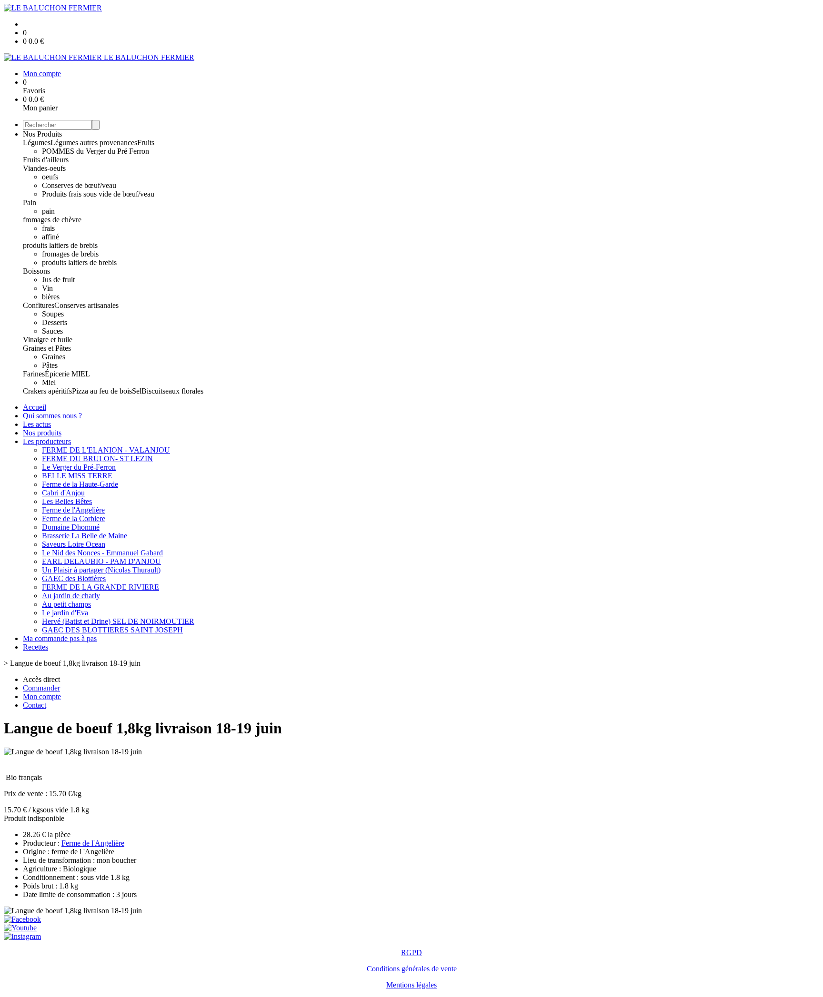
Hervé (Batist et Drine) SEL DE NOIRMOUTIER (118, 621)
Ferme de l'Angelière (73, 510)
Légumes (36, 142)
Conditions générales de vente (412, 969)
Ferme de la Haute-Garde (80, 484)
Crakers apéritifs (47, 391)
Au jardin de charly (71, 596)
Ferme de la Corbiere (73, 518)
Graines (53, 357)
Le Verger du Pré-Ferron (79, 467)
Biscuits (153, 391)
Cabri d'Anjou (63, 493)
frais (48, 228)
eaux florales (184, 391)
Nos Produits (42, 134)
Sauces (52, 331)
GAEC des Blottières (74, 578)
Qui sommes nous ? (52, 416)
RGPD (411, 952)
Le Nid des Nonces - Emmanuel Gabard (102, 553)
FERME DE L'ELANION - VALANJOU (106, 450)
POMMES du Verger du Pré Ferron (95, 151)
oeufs (50, 177)
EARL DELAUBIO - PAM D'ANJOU (101, 561)
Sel (136, 391)
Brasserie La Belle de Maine (84, 536)
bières (51, 297)
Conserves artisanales (86, 305)
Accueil (34, 407)
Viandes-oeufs (44, 168)
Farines (34, 374)
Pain (29, 202)
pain (48, 211)
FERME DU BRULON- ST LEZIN (97, 458)
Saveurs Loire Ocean (73, 544)
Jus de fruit (58, 280)
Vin (47, 288)
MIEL (80, 374)
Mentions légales (411, 985)
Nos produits (42, 433)
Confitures (38, 305)
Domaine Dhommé (71, 527)
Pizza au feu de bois (102, 391)
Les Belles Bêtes (67, 501)
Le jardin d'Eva (65, 613)
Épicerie (58, 374)
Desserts (54, 322)
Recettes (35, 647)
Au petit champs (66, 604)
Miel (49, 382)
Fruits (145, 142)
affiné (50, 237)
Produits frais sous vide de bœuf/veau (98, 194)
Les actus (37, 424)
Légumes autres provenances (93, 142)
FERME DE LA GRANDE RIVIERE (100, 587)
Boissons (36, 271)
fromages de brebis (70, 254)
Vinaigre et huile (47, 340)
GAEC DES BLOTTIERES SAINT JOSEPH (112, 630)
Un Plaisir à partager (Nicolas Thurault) (101, 570)
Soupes (53, 314)
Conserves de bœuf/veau (79, 185)
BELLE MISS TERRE (77, 476)
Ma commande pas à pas (60, 638)
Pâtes (50, 365)
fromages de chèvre (52, 220)
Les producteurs (47, 441)
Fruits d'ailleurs (46, 160)
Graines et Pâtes (47, 348)
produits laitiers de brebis (60, 245)
